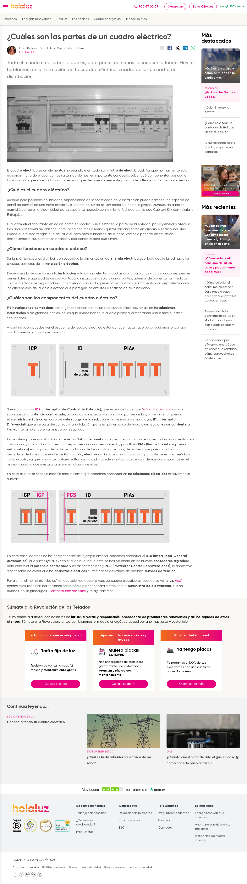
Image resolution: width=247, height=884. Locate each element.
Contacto (165, 827)
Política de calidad (91, 867)
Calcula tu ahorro (123, 683)
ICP (37, 409)
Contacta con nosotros (67, 591)
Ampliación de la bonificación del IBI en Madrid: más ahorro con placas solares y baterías (220, 320)
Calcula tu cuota (56, 683)
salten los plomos (156, 409)
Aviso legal (19, 867)
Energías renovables (36, 19)
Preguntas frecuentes (173, 813)
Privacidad (33, 867)
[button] (5, 6)
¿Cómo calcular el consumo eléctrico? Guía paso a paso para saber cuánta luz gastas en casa (220, 291)
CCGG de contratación (54, 867)
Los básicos (80, 19)
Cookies (73, 867)
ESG (121, 827)
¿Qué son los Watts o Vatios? (220, 94)
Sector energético (107, 19)
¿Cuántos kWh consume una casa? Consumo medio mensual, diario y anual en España (219, 234)
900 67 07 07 (148, 6)
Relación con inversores (135, 813)
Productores (85, 832)
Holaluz (62, 19)
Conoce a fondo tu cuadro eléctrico (36, 722)
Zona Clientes (203, 6)
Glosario (164, 820)
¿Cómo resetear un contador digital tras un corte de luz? (219, 127)
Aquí (178, 580)
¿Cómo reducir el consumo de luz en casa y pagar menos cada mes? (220, 265)
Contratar (175, 6)
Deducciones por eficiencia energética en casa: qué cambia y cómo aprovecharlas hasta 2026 (221, 349)
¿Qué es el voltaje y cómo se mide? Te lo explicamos (220, 73)
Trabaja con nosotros (91, 813)
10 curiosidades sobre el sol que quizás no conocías (220, 147)
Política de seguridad (140, 867)
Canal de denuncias (115, 867)
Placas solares (136, 19)
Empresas (10, 19)
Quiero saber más (191, 683)
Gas (169, 751)
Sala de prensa (129, 820)
